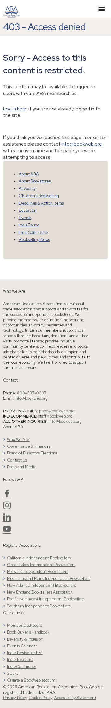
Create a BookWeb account (31, 680)
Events (25, 217)
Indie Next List (20, 659)
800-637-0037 (32, 393)
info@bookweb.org (81, 144)
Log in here (14, 109)
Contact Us (17, 460)
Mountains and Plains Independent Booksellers (48, 578)
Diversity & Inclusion (25, 639)
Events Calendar (22, 646)
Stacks (12, 673)
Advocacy (27, 188)
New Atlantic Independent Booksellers (41, 585)
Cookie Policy (40, 697)
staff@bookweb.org (55, 416)
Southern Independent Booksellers (38, 606)
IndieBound (29, 225)
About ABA (29, 174)
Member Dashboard (24, 625)
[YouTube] (7, 531)
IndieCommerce (33, 232)
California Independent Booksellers (39, 558)
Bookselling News (34, 239)
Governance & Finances (28, 446)
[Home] (11, 8)
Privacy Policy (15, 697)
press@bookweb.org (57, 411)
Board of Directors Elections (32, 453)
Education (27, 210)
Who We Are (18, 439)
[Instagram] (7, 507)
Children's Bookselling (39, 195)
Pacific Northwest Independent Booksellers (45, 599)
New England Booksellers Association (40, 592)
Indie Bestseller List (25, 652)
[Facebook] (7, 495)
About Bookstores (35, 181)
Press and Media (21, 467)
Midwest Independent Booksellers (37, 571)
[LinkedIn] (7, 519)
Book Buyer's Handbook (28, 632)
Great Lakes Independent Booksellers (41, 564)
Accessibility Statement (75, 697)
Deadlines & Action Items (41, 203)
